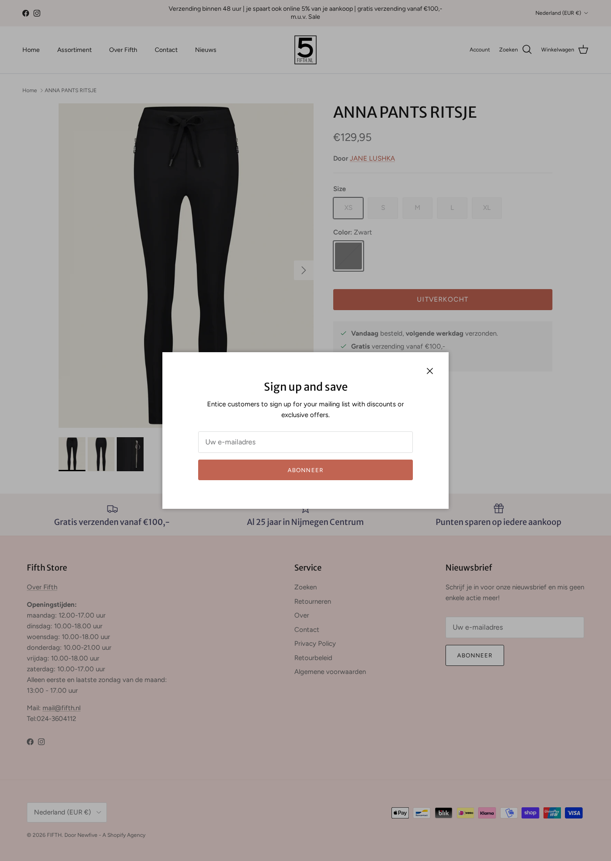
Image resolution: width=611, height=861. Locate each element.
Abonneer (305, 470)
